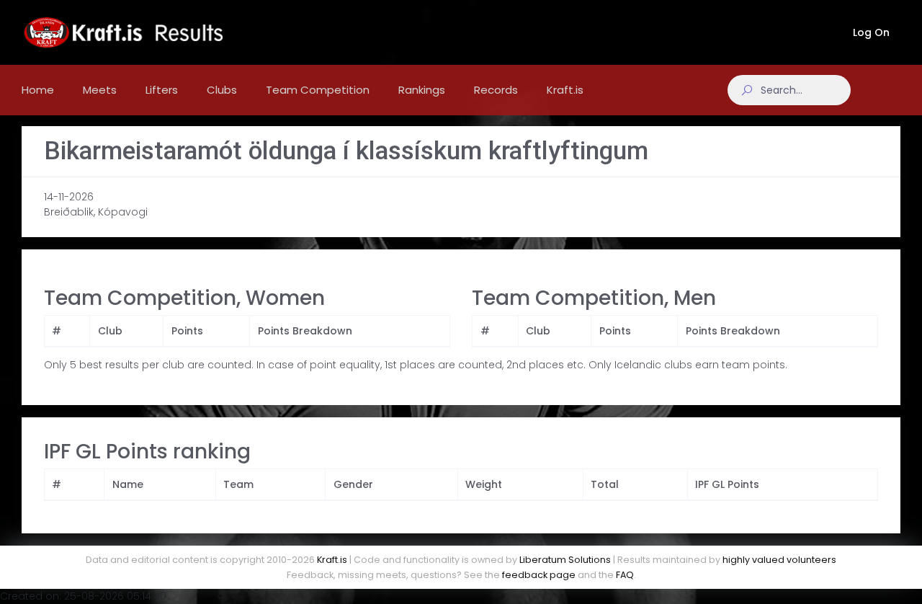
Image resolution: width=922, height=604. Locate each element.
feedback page (539, 575)
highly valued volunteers (779, 560)
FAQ (625, 575)
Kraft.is (332, 560)
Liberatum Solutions (565, 560)
